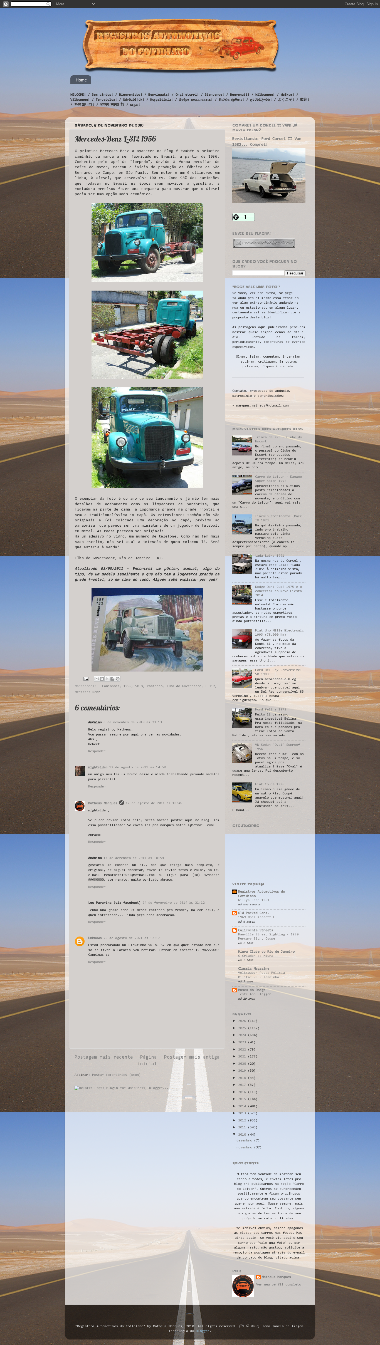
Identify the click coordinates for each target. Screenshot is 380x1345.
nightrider (98, 767)
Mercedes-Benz (87, 692)
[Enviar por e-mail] (96, 679)
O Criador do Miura (255, 956)
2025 (243, 1028)
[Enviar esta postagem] (86, 679)
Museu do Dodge (251, 990)
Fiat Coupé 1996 (269, 784)
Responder (97, 751)
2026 (243, 1021)
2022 (243, 1049)
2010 (243, 1134)
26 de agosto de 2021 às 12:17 (131, 938)
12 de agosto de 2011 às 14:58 (137, 767)
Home (81, 80)
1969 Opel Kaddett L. (257, 917)
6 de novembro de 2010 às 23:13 (132, 722)
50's (139, 686)
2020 (243, 1064)
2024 (243, 1035)
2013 (243, 1113)
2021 (243, 1056)
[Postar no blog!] (102, 679)
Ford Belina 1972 (270, 709)
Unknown (95, 938)
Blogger (202, 1331)
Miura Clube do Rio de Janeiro (266, 951)
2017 (243, 1085)
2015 (243, 1099)
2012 (243, 1120)
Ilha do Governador (183, 686)
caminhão (154, 686)
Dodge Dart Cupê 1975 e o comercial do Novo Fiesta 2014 (278, 591)
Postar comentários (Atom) (116, 1075)
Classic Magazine (253, 968)
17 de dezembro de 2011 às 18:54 (133, 858)
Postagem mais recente (104, 1057)
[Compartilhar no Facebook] (112, 679)
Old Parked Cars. (253, 913)
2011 (243, 1127)
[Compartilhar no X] (107, 679)
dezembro (245, 1140)
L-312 (210, 686)
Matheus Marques (102, 803)
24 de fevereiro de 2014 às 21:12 (173, 903)
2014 (243, 1106)
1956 (127, 686)
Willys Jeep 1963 (253, 900)
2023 (243, 1042)
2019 (243, 1070)
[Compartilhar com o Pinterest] (117, 679)
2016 (243, 1092)
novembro (245, 1147)
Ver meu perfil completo (278, 1284)
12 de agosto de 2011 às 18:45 (154, 803)
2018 (243, 1078)
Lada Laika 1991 (269, 556)
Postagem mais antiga (192, 1057)
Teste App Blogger (254, 994)
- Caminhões (109, 686)
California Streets (255, 930)
